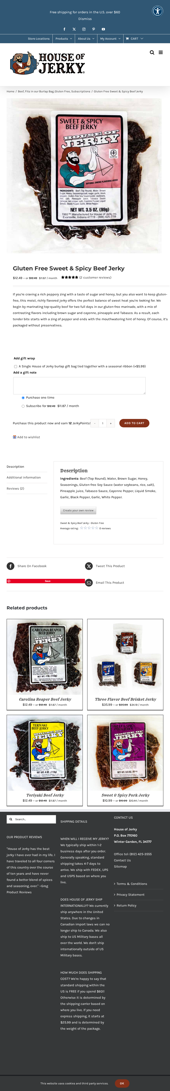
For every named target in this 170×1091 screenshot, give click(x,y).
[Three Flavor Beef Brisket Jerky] (125, 622)
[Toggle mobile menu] (161, 52)
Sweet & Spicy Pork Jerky (125, 795)
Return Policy (126, 905)
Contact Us (122, 860)
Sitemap (120, 866)
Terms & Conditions (132, 884)
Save (47, 581)
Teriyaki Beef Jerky (45, 795)
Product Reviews (19, 892)
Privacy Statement (131, 895)
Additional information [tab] (24, 477)
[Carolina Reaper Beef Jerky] (45, 622)
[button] (157, 14)
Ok (122, 1083)
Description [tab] (15, 467)
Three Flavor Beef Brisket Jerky (125, 699)
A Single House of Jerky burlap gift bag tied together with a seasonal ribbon (82, 366)
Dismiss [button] (85, 19)
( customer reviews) (95, 277)
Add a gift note (25, 372)
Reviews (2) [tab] (15, 488)
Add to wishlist (28, 437)
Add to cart (134, 423)
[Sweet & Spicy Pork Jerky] (125, 718)
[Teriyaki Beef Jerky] (45, 718)
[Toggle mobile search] (152, 52)
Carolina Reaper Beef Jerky (45, 699)
